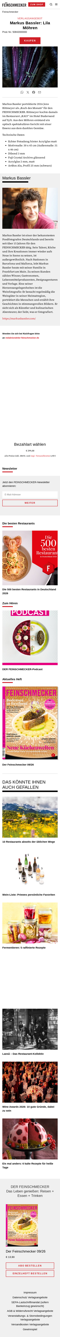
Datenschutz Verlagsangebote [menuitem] (30, 1297)
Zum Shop (36, 4)
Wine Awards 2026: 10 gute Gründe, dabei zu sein (28, 1108)
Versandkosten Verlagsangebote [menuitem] (30, 1324)
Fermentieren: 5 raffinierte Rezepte (24, 947)
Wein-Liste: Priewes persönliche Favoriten (28, 894)
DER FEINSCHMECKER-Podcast (22, 669)
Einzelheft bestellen (30, 1273)
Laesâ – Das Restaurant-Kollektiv (23, 1053)
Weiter (30, 503)
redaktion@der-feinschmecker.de (22, 337)
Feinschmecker (10, 12)
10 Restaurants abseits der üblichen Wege (28, 841)
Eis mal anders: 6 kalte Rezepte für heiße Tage (27, 1165)
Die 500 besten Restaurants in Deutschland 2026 (29, 591)
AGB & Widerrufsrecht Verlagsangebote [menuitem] (30, 1311)
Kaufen (30, 40)
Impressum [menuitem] (30, 1292)
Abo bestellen (30, 1265)
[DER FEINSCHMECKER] (14, 4)
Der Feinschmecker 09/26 (18, 764)
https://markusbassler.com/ (19, 318)
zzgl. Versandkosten (40, 455)
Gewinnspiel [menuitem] (30, 1329)
